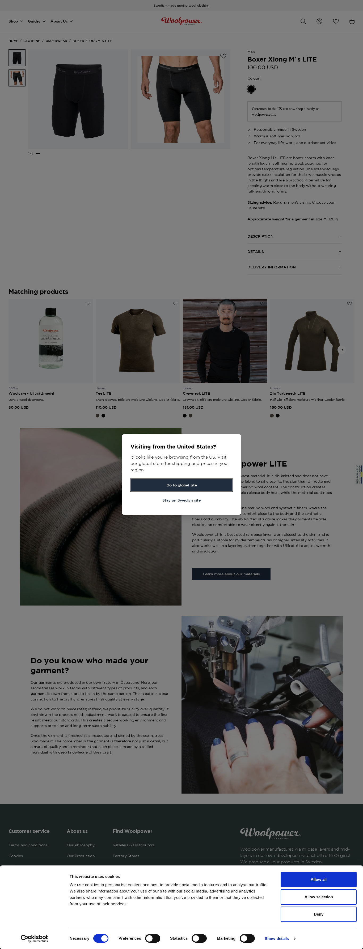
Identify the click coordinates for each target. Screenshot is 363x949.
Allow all (319, 879)
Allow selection (319, 897)
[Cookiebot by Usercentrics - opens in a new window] (34, 939)
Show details (277, 938)
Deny (318, 914)
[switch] (152, 938)
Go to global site (181, 485)
